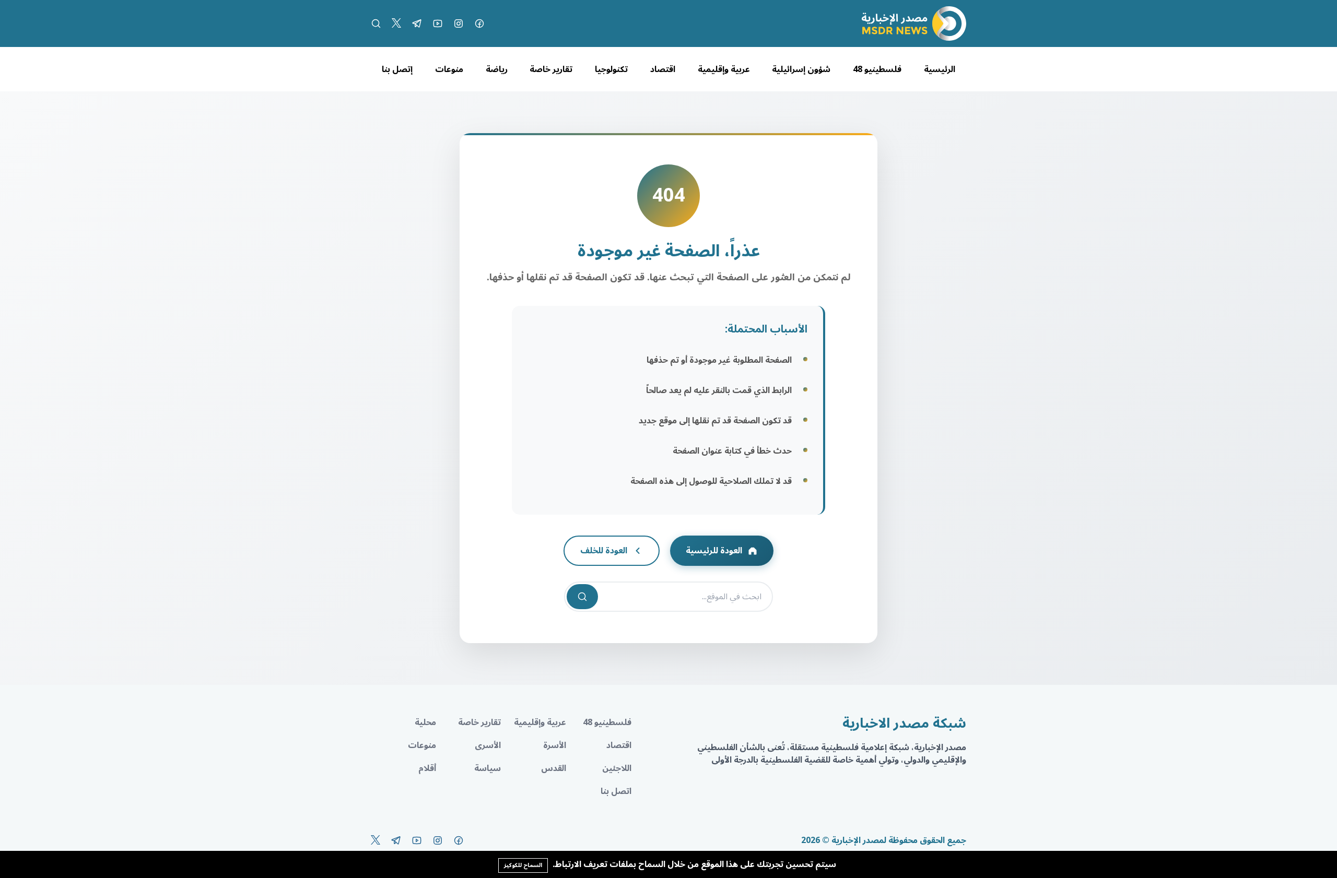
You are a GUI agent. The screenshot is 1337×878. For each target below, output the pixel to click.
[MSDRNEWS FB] (479, 23)
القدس (553, 768)
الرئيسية (939, 69)
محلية (425, 722)
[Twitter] (396, 23)
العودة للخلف (603, 551)
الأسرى (488, 745)
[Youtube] (437, 23)
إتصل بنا (397, 69)
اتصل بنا (616, 791)
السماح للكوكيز (523, 865)
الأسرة (554, 745)
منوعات (449, 69)
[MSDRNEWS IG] (458, 23)
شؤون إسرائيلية (801, 69)
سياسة (487, 768)
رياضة (497, 69)
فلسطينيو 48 (877, 69)
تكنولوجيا (611, 69)
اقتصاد (662, 69)
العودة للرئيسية (714, 551)
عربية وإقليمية (724, 69)
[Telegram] (417, 23)
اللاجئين (616, 768)
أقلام (427, 768)
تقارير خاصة (551, 69)
